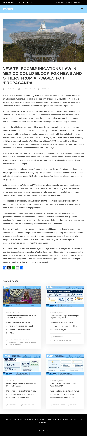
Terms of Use (10, 420)
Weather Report (59, 405)
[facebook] (19, 2)
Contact (43, 422)
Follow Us (69, 2)
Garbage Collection (17, 342)
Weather (73, 405)
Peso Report (13, 405)
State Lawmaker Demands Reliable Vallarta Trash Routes (21, 316)
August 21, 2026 (12, 312)
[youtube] (27, 2)
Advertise (77, 2)
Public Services (31, 342)
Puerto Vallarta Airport (62, 340)
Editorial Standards (46, 420)
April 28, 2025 (10, 89)
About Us (79, 420)
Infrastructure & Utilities (19, 340)
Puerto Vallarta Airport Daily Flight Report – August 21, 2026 (64, 317)
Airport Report (58, 337)
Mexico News (45, 89)
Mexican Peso (29, 405)
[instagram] (31, 2)
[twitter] (23, 2)
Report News (60, 2)
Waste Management (13, 344)
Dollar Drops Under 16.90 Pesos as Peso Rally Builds (21, 385)
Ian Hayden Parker (28, 89)
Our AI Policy (65, 420)
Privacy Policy (26, 420)
